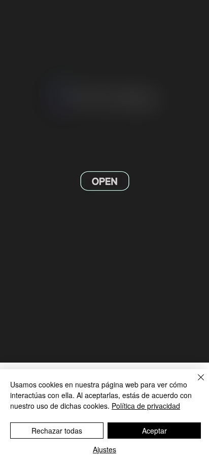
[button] (191, 350)
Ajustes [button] (104, 449)
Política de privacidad (146, 406)
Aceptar (154, 430)
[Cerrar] (195, 383)
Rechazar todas (56, 430)
